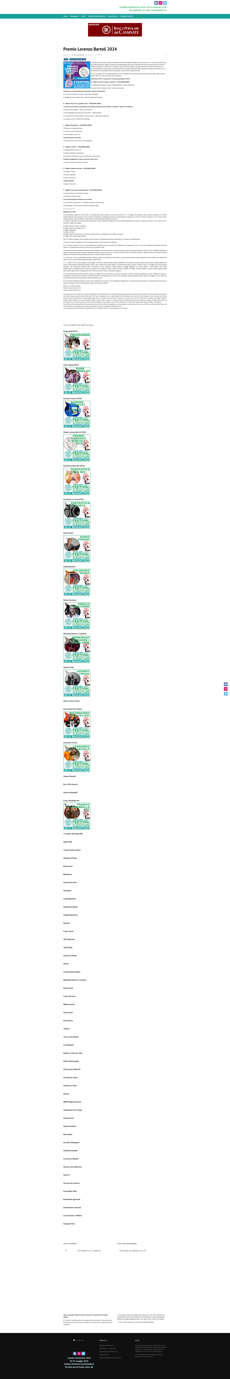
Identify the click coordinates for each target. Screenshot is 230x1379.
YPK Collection (69, 939)
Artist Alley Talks (70, 1191)
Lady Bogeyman (69, 899)
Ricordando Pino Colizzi (72, 709)
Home (65, 16)
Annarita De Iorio (70, 882)
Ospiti (83, 16)
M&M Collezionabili (71, 1061)
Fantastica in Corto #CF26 (73, 499)
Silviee (66, 964)
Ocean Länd (68, 1012)
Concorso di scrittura (71, 1183)
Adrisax (66, 1094)
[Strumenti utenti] (166, 55)
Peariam (66, 923)
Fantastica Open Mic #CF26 (74, 466)
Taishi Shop (67, 947)
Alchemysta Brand (70, 907)
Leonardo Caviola (70, 742)
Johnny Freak (68, 667)
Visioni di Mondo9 (70, 792)
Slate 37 (66, 1175)
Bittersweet (68, 866)
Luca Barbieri (68, 1045)
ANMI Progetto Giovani (72, 1102)
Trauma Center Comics (72, 850)
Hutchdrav (67, 890)
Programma (74, 16)
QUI (154, 1315)
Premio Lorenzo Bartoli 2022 (72, 288)
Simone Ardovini (69, 1126)
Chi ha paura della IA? (71, 1069)
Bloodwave (67, 874)
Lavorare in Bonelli (70, 1159)
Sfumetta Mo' (68, 1118)
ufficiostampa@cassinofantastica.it (110, 1358)
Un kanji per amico (70, 1077)
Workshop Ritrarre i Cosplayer (75, 634)
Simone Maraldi (69, 776)
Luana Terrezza (69, 996)
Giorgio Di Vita (69, 1224)
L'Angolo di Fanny (70, 858)
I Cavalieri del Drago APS (73, 834)
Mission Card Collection (72, 1167)
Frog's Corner (68, 931)
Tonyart (66, 1029)
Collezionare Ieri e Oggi (72, 1110)
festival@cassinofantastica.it (158, 281)
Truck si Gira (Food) (70, 1037)
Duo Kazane (68, 1020)
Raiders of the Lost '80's (72, 1053)
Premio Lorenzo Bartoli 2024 (77, 59)
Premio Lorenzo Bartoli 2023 (72, 290)
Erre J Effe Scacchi (70, 784)
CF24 (66, 59)
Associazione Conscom (72, 1207)
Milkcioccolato (69, 1004)
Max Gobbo (67, 1134)
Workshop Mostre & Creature (74, 980)
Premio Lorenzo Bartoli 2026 (74, 432)
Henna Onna (68, 988)
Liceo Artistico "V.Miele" (72, 1215)
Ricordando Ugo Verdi (71, 1199)
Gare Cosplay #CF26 (71, 365)
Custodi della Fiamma (71, 972)
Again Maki (67, 842)
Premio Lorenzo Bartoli (97, 16)
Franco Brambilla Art (71, 800)
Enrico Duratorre (69, 600)
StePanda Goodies (70, 1150)
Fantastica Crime (70, 1085)
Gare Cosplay (113, 16)
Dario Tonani (68, 533)
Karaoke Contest (127, 16)
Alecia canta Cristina (71, 701)
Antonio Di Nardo (70, 955)
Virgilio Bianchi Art (70, 915)
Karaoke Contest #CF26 (72, 398)
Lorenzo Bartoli (150, 66)
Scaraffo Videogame (71, 1142)
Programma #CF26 (70, 331)
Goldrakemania (69, 566)
